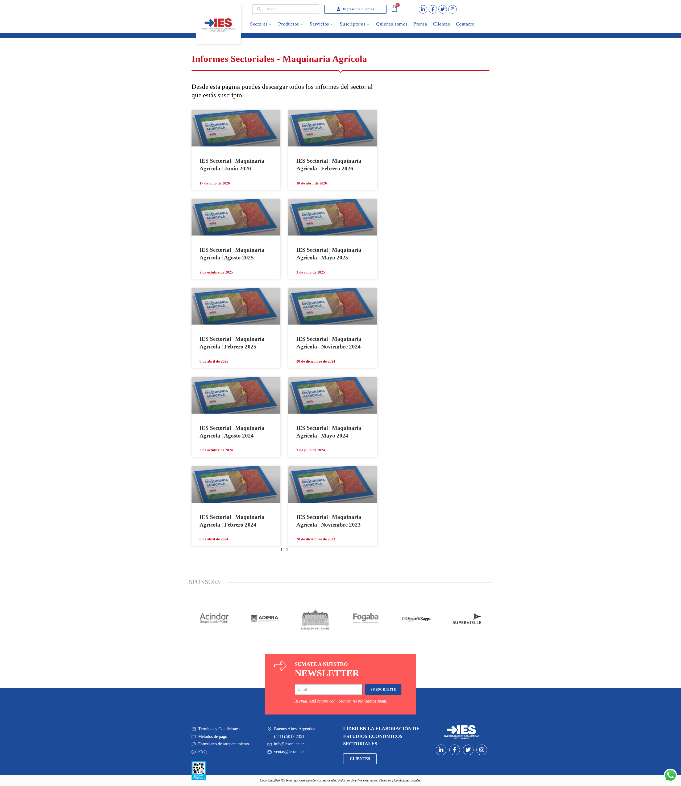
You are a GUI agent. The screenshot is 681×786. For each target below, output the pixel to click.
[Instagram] (452, 9)
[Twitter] (442, 9)
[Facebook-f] (433, 9)
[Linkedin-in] (423, 9)
